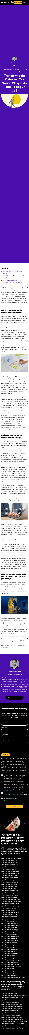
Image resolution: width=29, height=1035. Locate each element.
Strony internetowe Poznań (9, 884)
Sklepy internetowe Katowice (10, 936)
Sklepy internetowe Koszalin (10, 953)
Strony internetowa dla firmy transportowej (14, 1023)
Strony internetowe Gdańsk (10, 882)
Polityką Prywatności (17, 794)
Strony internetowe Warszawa (10, 873)
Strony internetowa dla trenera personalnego (15, 1025)
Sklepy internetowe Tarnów (9, 951)
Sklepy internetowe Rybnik (9, 955)
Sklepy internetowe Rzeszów (10, 933)
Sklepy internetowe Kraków (9, 921)
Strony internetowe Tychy (9, 910)
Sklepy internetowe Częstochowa (11, 920)
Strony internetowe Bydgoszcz (10, 903)
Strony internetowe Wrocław (10, 864)
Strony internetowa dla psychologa (12, 1017)
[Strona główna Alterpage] (4, 2)
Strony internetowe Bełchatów (10, 912)
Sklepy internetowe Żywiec (9, 968)
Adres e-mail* (4, 727)
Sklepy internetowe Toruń (9, 946)
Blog (24, 69)
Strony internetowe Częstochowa (11, 858)
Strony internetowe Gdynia (9, 886)
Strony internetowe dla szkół (10, 1010)
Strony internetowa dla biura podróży (12, 1028)
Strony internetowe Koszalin (10, 895)
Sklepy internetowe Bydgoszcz (10, 959)
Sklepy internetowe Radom (9, 927)
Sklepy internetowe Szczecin (10, 940)
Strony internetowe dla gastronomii (12, 1012)
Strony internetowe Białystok (10, 890)
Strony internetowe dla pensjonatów (12, 1019)
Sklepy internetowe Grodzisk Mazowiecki (13, 977)
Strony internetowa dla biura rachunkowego (14, 1021)
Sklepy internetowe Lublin (9, 934)
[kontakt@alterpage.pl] (9, 2)
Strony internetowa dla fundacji (11, 1027)
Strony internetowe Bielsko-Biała (11, 901)
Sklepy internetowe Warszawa (10, 925)
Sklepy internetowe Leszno (9, 973)
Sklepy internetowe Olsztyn (10, 923)
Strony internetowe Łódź (9, 888)
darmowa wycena (18, 2)
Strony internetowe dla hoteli (10, 1002)
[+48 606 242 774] (12, 2)
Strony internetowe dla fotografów (12, 1008)
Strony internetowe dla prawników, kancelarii (15, 995)
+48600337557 (14, 673)
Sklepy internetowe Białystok (10, 949)
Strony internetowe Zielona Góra (11, 907)
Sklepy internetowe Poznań (9, 942)
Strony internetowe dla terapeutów (12, 1004)
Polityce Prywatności (6, 772)
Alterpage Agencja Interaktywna (11, 69)
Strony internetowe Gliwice (9, 905)
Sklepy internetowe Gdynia (9, 944)
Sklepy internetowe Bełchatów (10, 970)
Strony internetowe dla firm (9, 993)
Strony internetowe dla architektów (12, 1015)
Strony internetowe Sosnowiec (10, 871)
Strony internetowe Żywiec (9, 908)
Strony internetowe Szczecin (10, 881)
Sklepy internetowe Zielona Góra (11, 966)
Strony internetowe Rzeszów (10, 866)
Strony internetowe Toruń (9, 869)
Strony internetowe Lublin (9, 875)
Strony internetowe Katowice (10, 877)
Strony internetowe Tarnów (9, 894)
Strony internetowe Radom (9, 868)
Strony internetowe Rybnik (9, 897)
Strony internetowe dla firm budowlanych (14, 1001)
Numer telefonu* (4, 734)
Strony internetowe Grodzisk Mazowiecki (13, 892)
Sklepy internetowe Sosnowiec (10, 964)
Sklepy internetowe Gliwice (10, 962)
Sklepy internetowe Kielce (9, 938)
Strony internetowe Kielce (9, 879)
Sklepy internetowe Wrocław (10, 931)
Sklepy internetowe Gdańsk (10, 929)
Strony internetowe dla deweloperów (12, 997)
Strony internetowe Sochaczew (11, 899)
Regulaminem (7, 794)
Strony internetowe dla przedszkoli (12, 1006)
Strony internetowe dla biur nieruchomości (14, 999)
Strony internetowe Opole (9, 916)
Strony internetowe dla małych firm (12, 1014)
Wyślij (14, 806)
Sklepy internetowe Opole (9, 975)
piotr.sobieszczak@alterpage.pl (14, 674)
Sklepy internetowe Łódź (9, 947)
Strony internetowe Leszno (9, 914)
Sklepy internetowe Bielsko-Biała (11, 960)
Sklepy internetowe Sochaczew (11, 957)
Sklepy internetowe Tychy (9, 972)
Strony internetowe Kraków (9, 860)
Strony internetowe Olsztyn (9, 862)
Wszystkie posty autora (14, 697)
